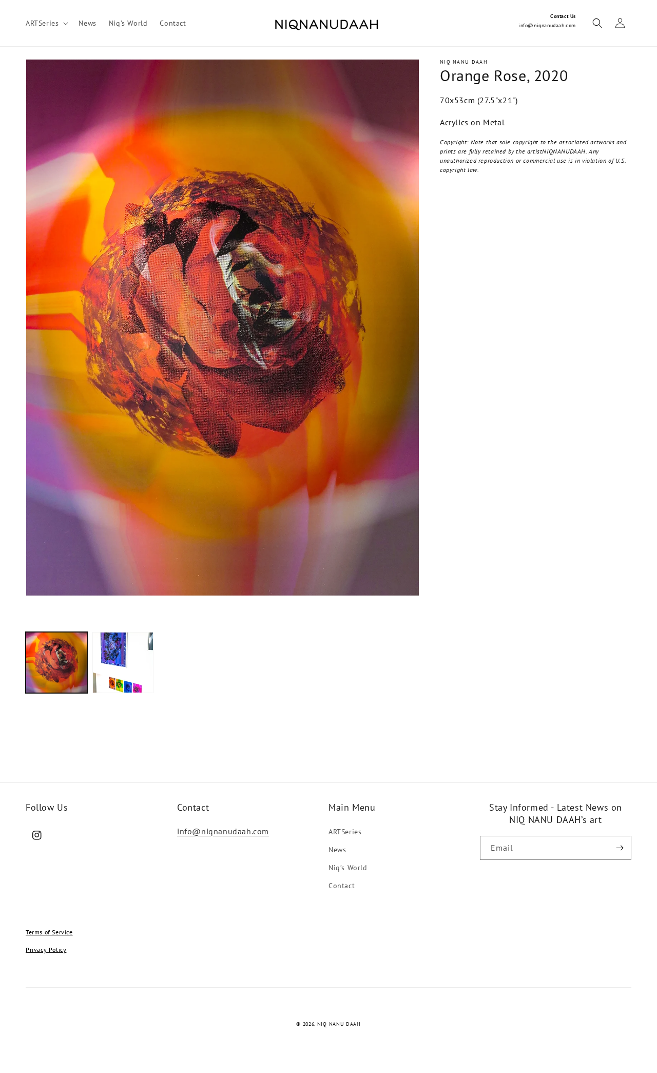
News (337, 849)
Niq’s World (348, 867)
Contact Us (563, 16)
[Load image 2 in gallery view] (123, 663)
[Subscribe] (619, 848)
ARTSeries (344, 831)
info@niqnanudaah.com (547, 25)
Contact (341, 885)
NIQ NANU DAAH (339, 1024)
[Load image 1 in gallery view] (56, 663)
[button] (46, 23)
